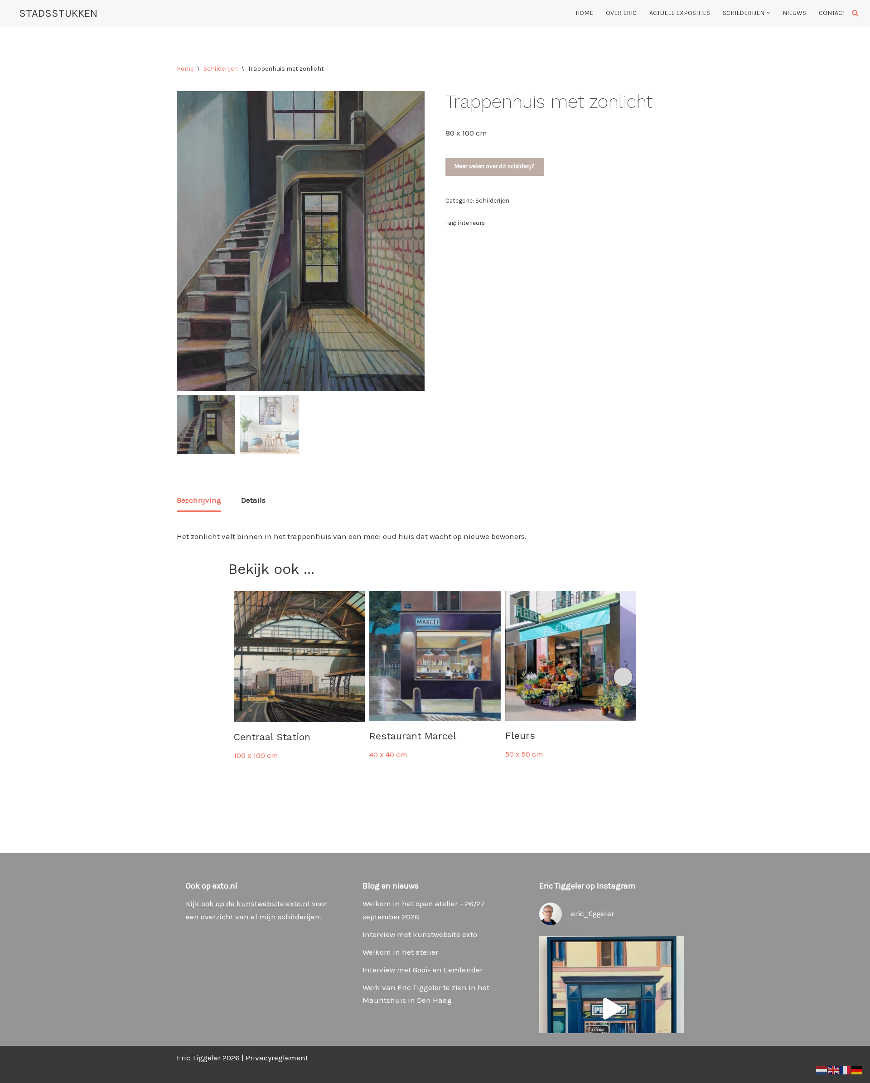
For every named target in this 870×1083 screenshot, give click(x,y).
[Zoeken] (855, 13)
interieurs (471, 222)
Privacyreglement (277, 1057)
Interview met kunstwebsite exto (419, 934)
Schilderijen (220, 69)
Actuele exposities (679, 13)
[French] (845, 1069)
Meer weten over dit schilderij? (494, 166)
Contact (832, 13)
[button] (768, 13)
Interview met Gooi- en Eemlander (422, 969)
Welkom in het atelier (400, 952)
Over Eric (621, 13)
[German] (857, 1069)
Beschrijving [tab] (199, 500)
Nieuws (794, 13)
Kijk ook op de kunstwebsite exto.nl (249, 903)
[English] (834, 1069)
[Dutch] (822, 1069)
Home (584, 13)
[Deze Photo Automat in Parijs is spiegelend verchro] (611, 1008)
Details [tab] (253, 500)
